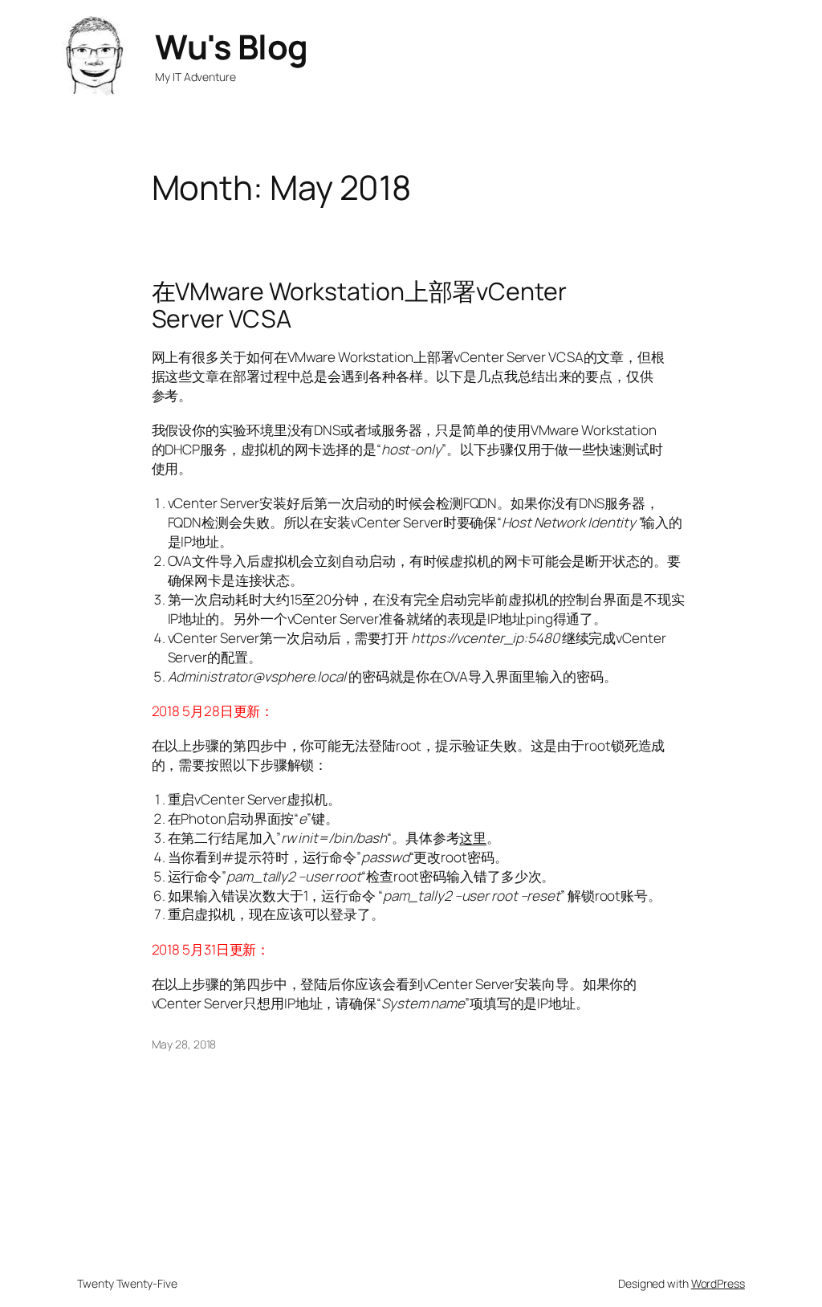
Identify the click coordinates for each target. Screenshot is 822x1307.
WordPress (718, 1283)
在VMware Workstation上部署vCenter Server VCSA (359, 305)
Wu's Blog (231, 46)
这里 (472, 838)
